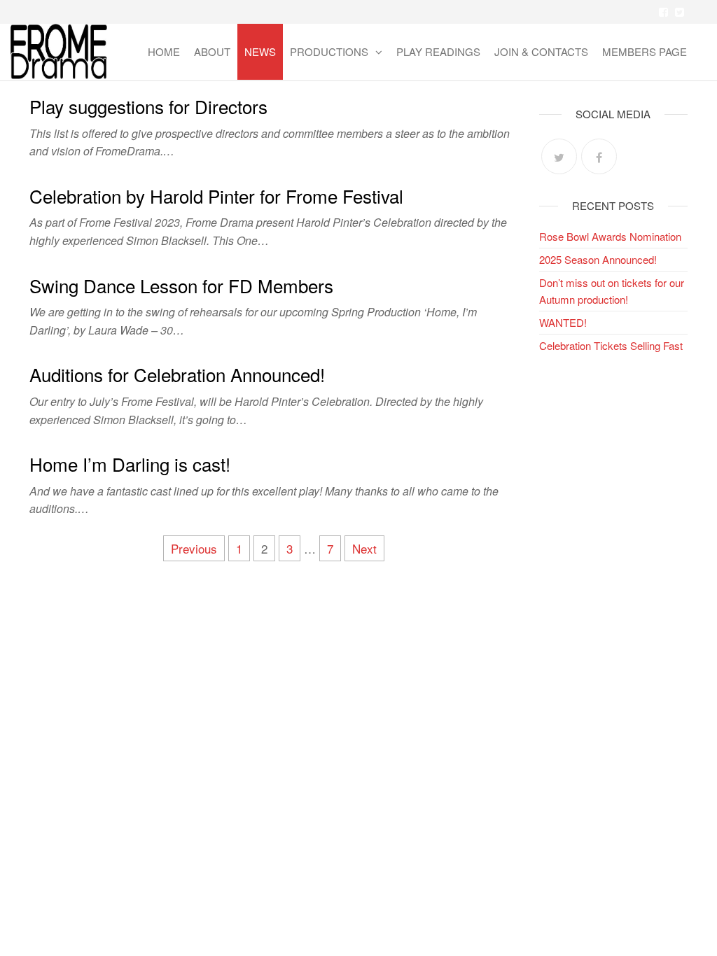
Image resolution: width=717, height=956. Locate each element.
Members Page (644, 51)
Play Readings (438, 51)
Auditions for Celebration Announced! (177, 374)
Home (164, 51)
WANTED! (563, 322)
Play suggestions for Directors (148, 106)
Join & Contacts (541, 51)
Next (364, 548)
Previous (194, 548)
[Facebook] (599, 156)
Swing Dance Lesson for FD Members (181, 285)
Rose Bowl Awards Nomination (610, 236)
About (212, 51)
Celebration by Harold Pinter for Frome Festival (216, 196)
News (260, 51)
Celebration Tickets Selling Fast (611, 345)
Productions (329, 51)
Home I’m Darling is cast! (129, 464)
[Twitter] (559, 156)
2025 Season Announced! (598, 259)
